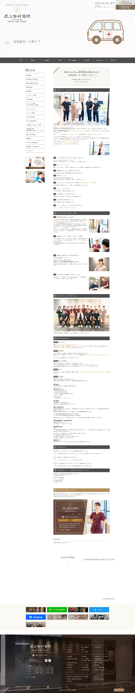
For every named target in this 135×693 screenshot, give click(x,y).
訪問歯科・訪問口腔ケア (33, 146)
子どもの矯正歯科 (31, 121)
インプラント (70, 669)
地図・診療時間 (72, 60)
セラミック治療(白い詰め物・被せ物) (86, 659)
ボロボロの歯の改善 (32, 142)
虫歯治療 (28, 75)
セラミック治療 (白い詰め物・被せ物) (32, 104)
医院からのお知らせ (99, 679)
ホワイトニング (30, 109)
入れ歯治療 (29, 99)
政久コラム (97, 676)
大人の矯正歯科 (30, 117)
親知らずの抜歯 (30, 134)
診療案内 (47, 60)
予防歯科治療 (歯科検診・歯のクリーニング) (35, 129)
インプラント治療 (31, 95)
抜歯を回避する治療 (32, 83)
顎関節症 (28, 138)
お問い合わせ (99, 60)
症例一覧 (113, 60)
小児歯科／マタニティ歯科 (33, 125)
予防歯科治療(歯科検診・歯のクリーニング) (102, 659)
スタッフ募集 (86, 60)
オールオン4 (29, 150)
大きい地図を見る (108, 598)
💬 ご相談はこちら (119, 690)
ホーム (69, 647)
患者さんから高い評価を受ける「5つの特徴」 (78, 676)
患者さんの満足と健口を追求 (74, 679)
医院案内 (33, 60)
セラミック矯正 (30, 113)
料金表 (59, 60)
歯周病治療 (29, 87)
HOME (20, 60)
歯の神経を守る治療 (32, 79)
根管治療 (28, 91)
